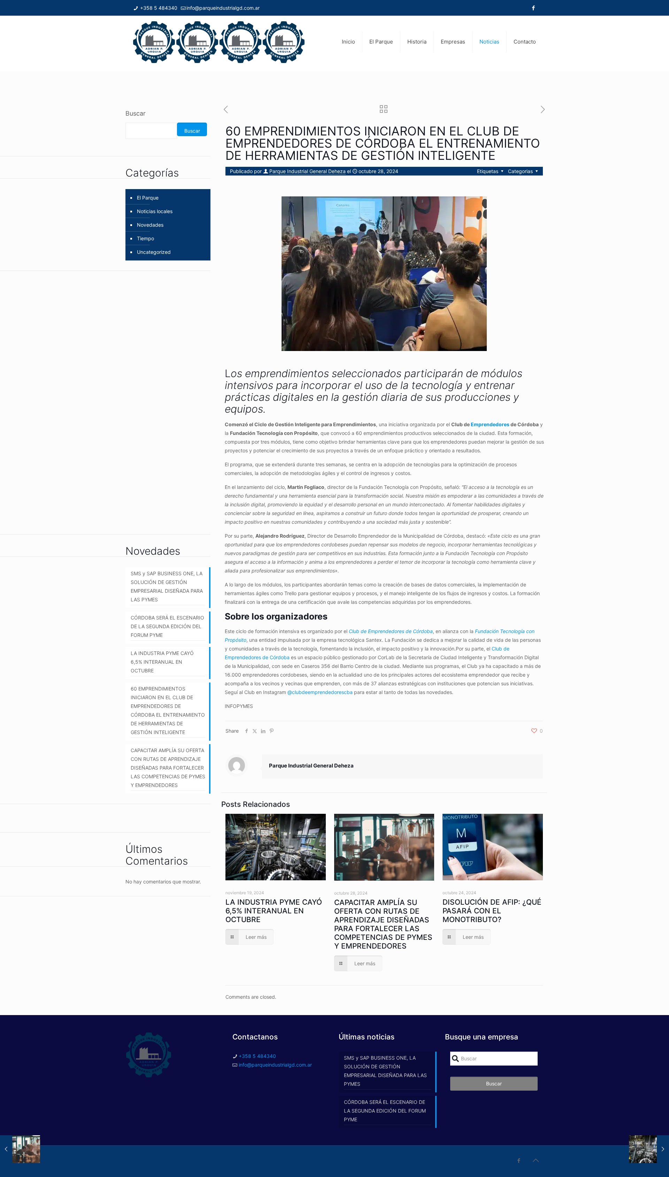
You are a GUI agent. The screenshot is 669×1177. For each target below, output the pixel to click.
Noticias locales (154, 211)
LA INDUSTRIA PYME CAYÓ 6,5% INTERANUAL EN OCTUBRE (273, 911)
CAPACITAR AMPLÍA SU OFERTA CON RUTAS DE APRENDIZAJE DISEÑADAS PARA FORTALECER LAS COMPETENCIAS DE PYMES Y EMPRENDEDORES (383, 924)
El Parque (148, 198)
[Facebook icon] (533, 8)
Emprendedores (490, 424)
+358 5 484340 (158, 8)
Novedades (150, 225)
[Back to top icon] (535, 1160)
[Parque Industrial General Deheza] (219, 42)
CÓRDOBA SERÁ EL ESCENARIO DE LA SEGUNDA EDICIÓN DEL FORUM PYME (167, 626)
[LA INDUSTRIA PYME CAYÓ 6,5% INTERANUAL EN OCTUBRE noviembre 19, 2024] (649, 1149)
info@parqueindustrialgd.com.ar (223, 8)
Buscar (135, 113)
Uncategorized (154, 252)
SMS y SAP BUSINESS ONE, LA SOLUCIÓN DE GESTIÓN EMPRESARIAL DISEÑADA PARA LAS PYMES (167, 586)
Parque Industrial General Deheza (307, 171)
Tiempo (145, 238)
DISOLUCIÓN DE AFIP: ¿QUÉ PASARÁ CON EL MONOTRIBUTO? (492, 911)
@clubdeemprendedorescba (319, 692)
